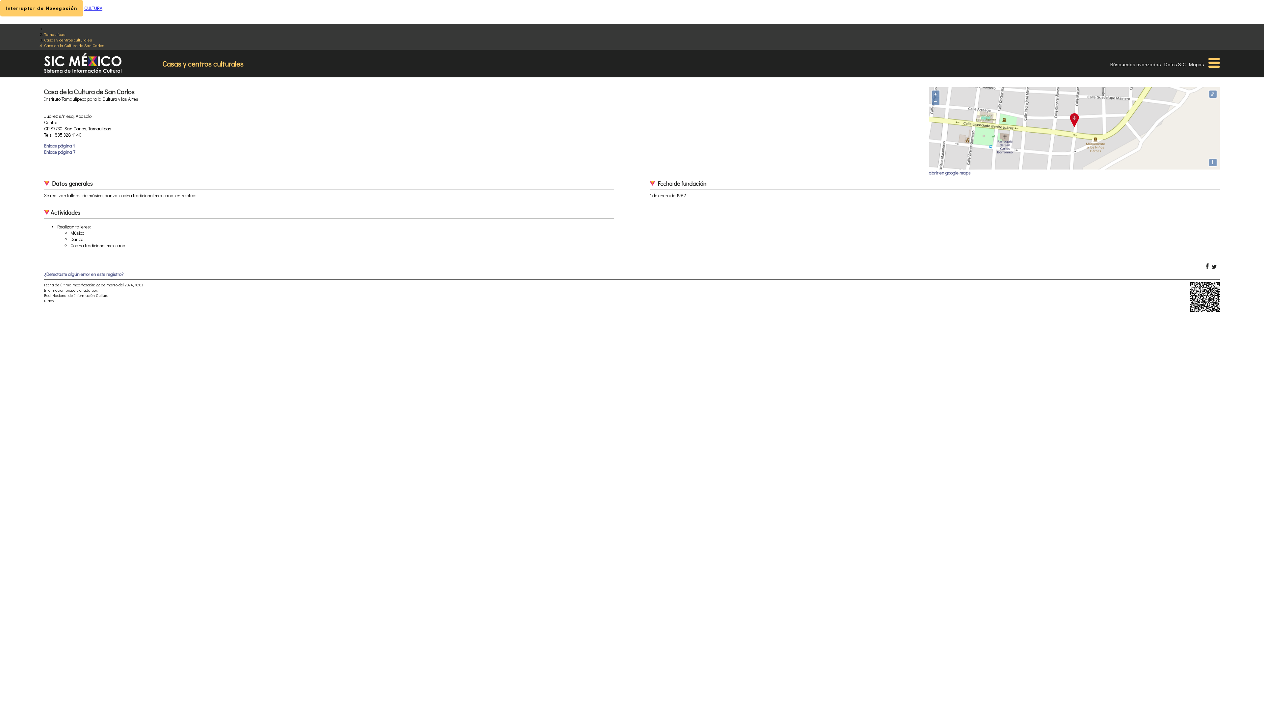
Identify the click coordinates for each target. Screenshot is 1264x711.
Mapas (1196, 64)
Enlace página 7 (59, 152)
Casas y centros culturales (68, 39)
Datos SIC (1175, 64)
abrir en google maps (950, 173)
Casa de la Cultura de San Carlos (74, 45)
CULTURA (93, 8)
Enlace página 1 (59, 146)
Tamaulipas (54, 34)
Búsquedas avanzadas (1135, 64)
